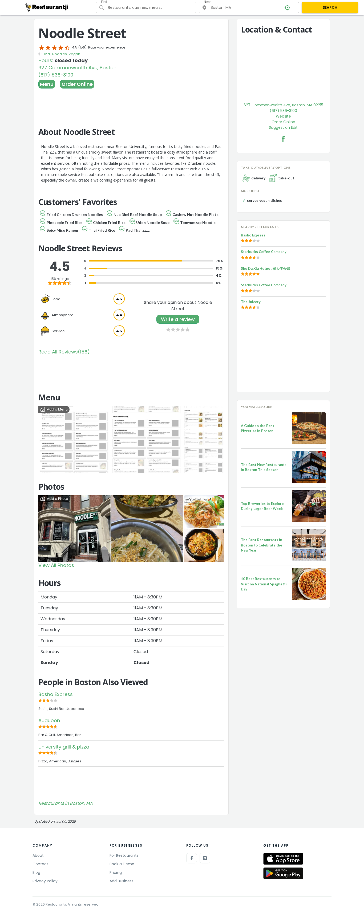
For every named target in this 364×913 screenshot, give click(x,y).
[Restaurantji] (47, 7)
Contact (40, 864)
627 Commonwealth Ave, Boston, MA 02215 (283, 105)
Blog (36, 872)
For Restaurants (124, 855)
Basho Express (55, 694)
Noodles (59, 54)
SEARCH (330, 7)
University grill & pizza (63, 746)
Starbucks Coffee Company (263, 252)
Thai (47, 54)
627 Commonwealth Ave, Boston (77, 67)
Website (283, 116)
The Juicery (251, 302)
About (38, 855)
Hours (45, 60)
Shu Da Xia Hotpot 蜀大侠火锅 (265, 268)
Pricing (116, 872)
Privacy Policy (45, 881)
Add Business (122, 881)
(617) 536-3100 (55, 74)
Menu (47, 84)
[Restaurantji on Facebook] (191, 858)
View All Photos (56, 565)
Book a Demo (122, 864)
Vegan (74, 54)
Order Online (77, 84)
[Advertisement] (131, 103)
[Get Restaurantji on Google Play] (283, 873)
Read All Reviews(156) (64, 351)
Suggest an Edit (283, 127)
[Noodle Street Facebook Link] (283, 139)
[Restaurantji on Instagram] (205, 858)
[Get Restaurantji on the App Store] (283, 859)
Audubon (49, 720)
